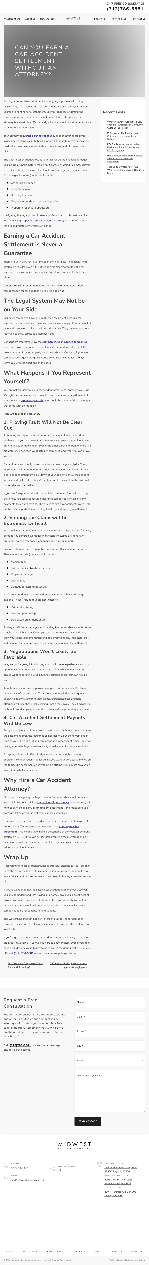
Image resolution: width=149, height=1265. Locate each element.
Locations (99, 19)
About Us (30, 19)
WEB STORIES (115, 1251)
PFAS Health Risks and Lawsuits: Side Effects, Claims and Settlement (125, 158)
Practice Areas (12, 19)
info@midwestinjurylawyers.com (28, 1180)
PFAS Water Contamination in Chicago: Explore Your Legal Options (123, 136)
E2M (143, 1260)
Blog (96, 1251)
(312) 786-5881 (20, 1168)
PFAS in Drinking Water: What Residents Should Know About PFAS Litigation (123, 147)
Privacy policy (66, 1260)
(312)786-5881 (125, 9)
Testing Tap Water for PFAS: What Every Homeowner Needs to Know (125, 170)
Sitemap (55, 1260)
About (9, 1251)
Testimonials (119, 19)
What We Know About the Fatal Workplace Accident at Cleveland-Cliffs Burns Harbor (125, 125)
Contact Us (139, 19)
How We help (47, 19)
